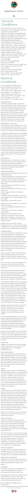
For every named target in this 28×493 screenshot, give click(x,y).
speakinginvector (16, 488)
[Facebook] (13, 491)
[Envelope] (15, 491)
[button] (14, 16)
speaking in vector (14, 11)
